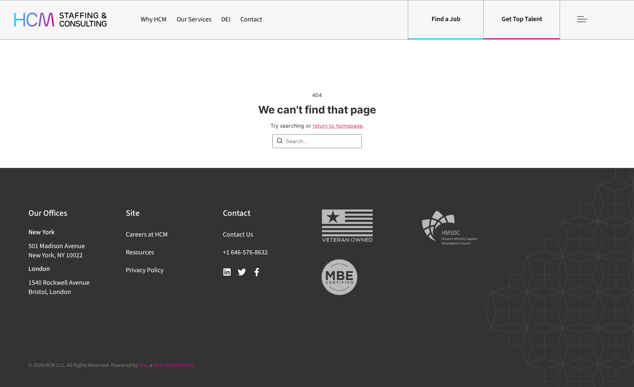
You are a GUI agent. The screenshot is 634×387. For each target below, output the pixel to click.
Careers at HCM (147, 234)
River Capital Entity (173, 365)
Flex (142, 365)
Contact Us (238, 234)
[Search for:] (317, 141)
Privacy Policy (144, 270)
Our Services (194, 19)
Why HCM (154, 19)
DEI (225, 19)
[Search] (279, 141)
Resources (140, 252)
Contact (251, 19)
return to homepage (338, 125)
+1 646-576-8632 (245, 252)
